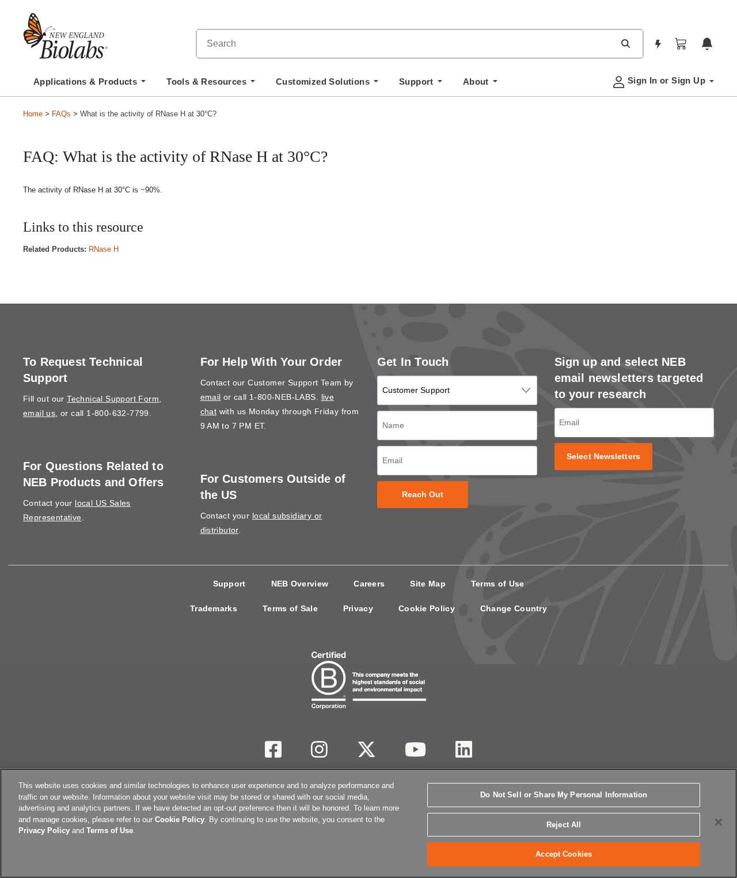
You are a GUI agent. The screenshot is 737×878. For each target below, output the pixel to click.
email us (39, 413)
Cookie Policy (426, 608)
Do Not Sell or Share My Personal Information (563, 794)
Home (33, 113)
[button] (625, 43)
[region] (368, 823)
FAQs (61, 113)
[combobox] (405, 44)
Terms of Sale (290, 608)
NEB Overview (300, 583)
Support (229, 583)
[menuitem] (89, 84)
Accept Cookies (563, 854)
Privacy (358, 608)
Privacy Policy (44, 830)
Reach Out (423, 494)
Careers (369, 583)
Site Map (427, 583)
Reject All (563, 824)
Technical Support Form (113, 398)
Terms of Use (498, 583)
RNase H (104, 249)
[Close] (718, 822)
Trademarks (213, 608)
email (210, 397)
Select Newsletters (603, 456)
